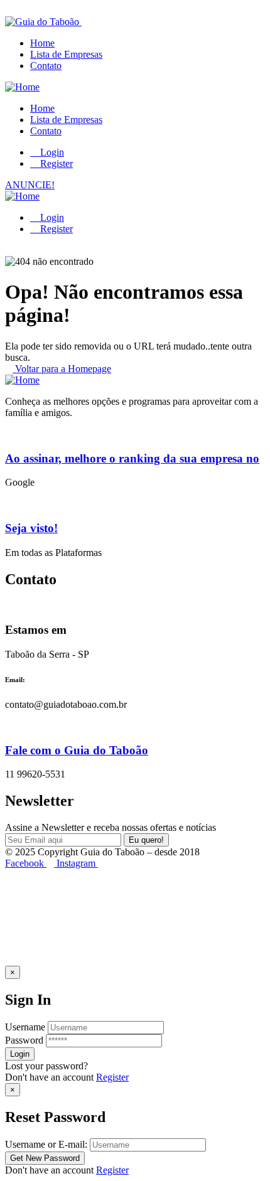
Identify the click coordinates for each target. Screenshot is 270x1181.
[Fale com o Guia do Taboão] (9, 725)
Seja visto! (31, 528)
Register (112, 1077)
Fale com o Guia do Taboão (76, 750)
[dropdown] (9, 10)
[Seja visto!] (9, 503)
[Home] (22, 87)
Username (25, 1027)
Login (51, 152)
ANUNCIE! (30, 184)
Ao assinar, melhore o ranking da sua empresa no (132, 458)
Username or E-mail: (46, 1144)
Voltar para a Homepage (62, 368)
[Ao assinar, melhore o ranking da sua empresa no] (9, 434)
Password (24, 1040)
